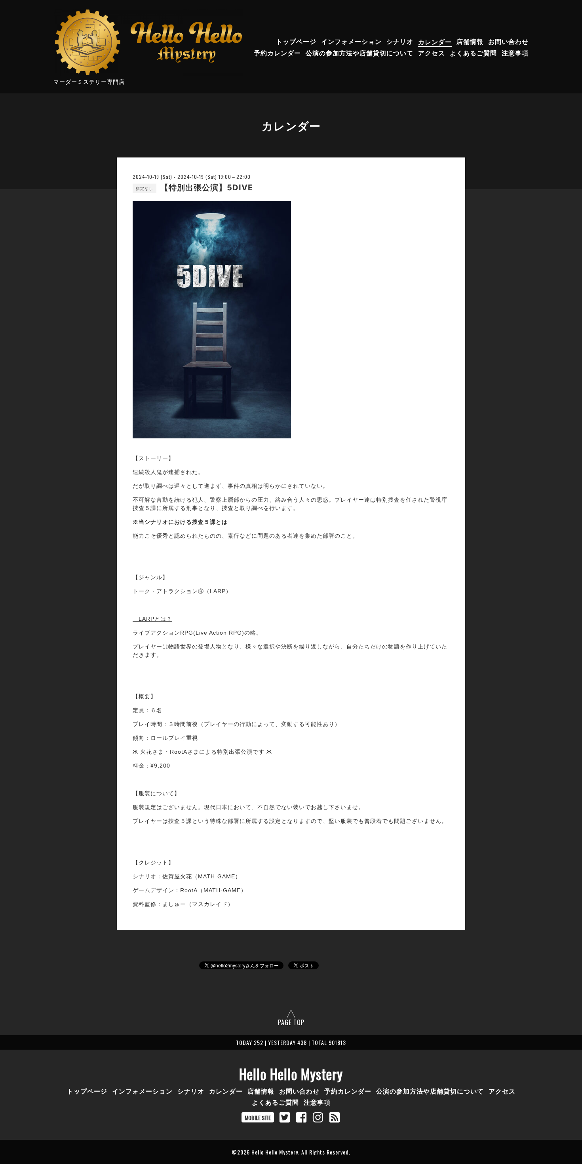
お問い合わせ (508, 41)
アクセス (431, 53)
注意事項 (515, 53)
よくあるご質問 (473, 53)
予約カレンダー (277, 53)
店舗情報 (469, 41)
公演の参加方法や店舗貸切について (359, 53)
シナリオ (399, 41)
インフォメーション (351, 41)
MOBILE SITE (258, 1117)
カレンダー (435, 41)
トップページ (296, 41)
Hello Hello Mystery (291, 1074)
